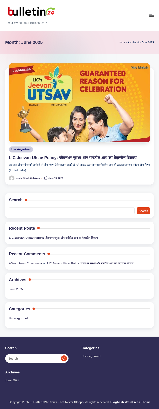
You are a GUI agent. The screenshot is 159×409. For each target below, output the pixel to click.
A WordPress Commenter (25, 263)
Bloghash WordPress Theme (130, 402)
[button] (64, 358)
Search (16, 200)
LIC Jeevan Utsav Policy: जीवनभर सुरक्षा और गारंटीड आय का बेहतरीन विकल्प (73, 157)
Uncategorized (20, 149)
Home (122, 42)
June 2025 (16, 289)
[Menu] (151, 15)
